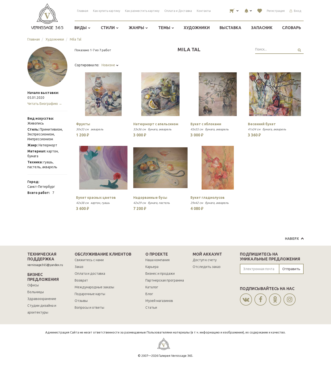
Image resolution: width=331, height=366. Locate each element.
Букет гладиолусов (207, 198)
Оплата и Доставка (178, 10)
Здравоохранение (41, 299)
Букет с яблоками (205, 124)
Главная (82, 10)
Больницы (35, 292)
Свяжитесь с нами (89, 260)
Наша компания (157, 260)
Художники (197, 27)
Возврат (81, 280)
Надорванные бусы (150, 198)
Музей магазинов (159, 301)
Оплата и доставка (90, 273)
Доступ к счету (205, 260)
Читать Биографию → (44, 104)
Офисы (33, 285)
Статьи (151, 307)
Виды (81, 27)
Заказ (79, 267)
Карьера (151, 267)
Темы (164, 27)
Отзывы (81, 301)
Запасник (262, 27)
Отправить (291, 269)
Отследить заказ (207, 267)
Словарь (291, 27)
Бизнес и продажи (160, 273)
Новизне (109, 65)
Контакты (204, 10)
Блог (149, 294)
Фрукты (83, 124)
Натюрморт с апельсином (155, 124)
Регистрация (276, 10)
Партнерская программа (164, 280)
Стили (108, 27)
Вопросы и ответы (89, 307)
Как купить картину (106, 10)
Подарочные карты (90, 294)
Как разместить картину (142, 10)
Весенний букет (262, 124)
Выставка (230, 27)
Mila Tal (75, 39)
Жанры (137, 27)
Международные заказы (94, 287)
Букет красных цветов (96, 198)
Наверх (292, 239)
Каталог (151, 287)
